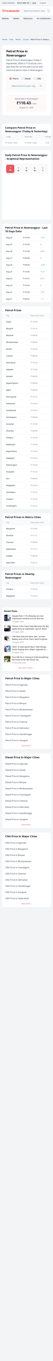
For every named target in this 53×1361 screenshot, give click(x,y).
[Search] (48, 11)
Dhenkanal (10, 362)
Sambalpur (11, 492)
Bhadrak (9, 335)
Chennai (9, 542)
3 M (26, 169)
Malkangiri (10, 444)
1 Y (42, 169)
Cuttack (9, 356)
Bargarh (9, 328)
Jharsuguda (11, 396)
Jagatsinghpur (12, 383)
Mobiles (5, 18)
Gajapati (9, 369)
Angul (8, 321)
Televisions (28, 18)
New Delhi (10, 562)
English (43, 3)
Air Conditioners (44, 18)
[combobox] (36, 11)
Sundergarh (11, 506)
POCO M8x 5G (23, 3)
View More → (27, 745)
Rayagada (10, 485)
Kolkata (9, 556)
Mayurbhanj (11, 451)
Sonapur (10, 499)
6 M (35, 169)
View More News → (26, 668)
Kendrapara (11, 417)
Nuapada (10, 471)
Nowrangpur (11, 465)
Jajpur (8, 390)
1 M (18, 169)
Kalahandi (10, 403)
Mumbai (9, 535)
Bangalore (10, 528)
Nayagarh (10, 458)
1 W (10, 168)
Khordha (10, 431)
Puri (8, 478)
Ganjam (9, 376)
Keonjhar (10, 424)
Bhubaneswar (12, 342)
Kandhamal (11, 410)
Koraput (9, 437)
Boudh (9, 349)
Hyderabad (11, 549)
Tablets (16, 18)
